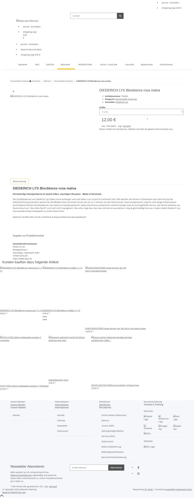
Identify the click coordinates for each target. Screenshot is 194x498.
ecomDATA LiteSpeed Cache (178, 489)
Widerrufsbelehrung (111, 446)
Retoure (105, 420)
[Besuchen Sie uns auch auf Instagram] (138, 474)
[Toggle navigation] (16, 15)
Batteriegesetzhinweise (113, 452)
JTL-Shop (148, 489)
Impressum (62, 431)
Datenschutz (107, 441)
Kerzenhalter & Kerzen (126, 99)
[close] (13, 91)
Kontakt (60, 415)
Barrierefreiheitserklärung (114, 457)
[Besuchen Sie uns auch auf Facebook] (138, 468)
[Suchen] (120, 16)
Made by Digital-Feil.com (14, 492)
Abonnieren (116, 467)
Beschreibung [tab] (19, 181)
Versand (127, 126)
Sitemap (61, 420)
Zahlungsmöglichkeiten (113, 431)
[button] (171, 2)
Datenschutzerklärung (21, 475)
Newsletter (62, 425)
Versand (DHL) (108, 436)
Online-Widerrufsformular (114, 415)
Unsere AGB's (108, 425)
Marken (16, 415)
